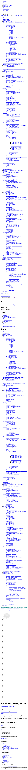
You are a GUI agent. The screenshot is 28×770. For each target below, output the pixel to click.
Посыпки (8, 247)
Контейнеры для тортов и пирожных (14, 77)
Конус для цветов (10, 130)
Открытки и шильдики (11, 158)
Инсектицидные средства (12, 176)
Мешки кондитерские (11, 240)
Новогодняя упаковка (8, 259)
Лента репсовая (12, 137)
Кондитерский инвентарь (12, 237)
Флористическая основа (14, 161)
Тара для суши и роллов (11, 83)
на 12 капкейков (12, 52)
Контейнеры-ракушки (11, 80)
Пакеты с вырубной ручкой (12, 102)
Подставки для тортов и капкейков (14, 246)
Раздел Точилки (9, 229)
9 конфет (11, 33)
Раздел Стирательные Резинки (13, 226)
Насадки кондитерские (11, 242)
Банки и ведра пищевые (8, 71)
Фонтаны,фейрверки (11, 166)
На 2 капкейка (12, 45)
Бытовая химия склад (8, 175)
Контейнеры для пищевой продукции (12, 76)
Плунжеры (8, 244)
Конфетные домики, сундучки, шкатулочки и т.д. (16, 40)
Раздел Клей (9, 207)
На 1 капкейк (12, 44)
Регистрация (7, 296)
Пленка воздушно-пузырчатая (13, 114)
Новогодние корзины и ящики (13, 281)
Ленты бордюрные (10, 235)
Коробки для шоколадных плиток (14, 59)
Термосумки (9, 189)
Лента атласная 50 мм (16, 149)
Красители (8, 233)
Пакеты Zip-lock (9, 94)
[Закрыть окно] (24, 768)
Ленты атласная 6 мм (16, 141)
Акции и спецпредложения (9, 317)
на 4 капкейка (12, 48)
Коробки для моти (10, 23)
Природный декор (13, 126)
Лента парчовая (12, 150)
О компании (6, 2)
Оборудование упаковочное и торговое (12, 257)
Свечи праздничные (10, 164)
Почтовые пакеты (10, 105)
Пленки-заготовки (10, 121)
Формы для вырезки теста (12, 252)
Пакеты (5, 88)
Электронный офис (12, 766)
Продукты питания (7, 258)
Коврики (8, 238)
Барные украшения (10, 110)
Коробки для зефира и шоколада (13, 262)
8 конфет (11, 32)
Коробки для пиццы (10, 66)
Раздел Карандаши (10, 205)
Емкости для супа (10, 85)
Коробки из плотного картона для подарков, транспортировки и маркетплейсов (13, 63)
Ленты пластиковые (13, 153)
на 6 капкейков (12, 49)
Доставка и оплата (7, 5)
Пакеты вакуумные (10, 96)
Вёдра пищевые (9, 75)
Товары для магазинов (11, 186)
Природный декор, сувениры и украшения (16, 125)
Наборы (10, 154)
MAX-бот (9, 15)
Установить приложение (9, 326)
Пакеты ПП (8, 99)
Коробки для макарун (11, 42)
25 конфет (11, 38)
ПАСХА (5, 291)
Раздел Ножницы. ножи (11, 218)
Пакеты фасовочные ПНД (12, 103)
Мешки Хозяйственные (11, 181)
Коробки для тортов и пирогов (13, 58)
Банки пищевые (9, 72)
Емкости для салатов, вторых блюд (14, 78)
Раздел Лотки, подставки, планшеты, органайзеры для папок (14, 215)
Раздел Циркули (9, 231)
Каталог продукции (7, 747)
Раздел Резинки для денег (12, 222)
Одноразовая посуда (8, 106)
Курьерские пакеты (10, 91)
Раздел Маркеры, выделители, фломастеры (16, 216)
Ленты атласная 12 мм (16, 143)
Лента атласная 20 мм (16, 146)
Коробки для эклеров (11, 60)
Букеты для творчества (14, 160)
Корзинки (5, 171)
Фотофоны (5, 168)
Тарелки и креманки (10, 108)
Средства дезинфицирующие (13, 179)
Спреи (7, 165)
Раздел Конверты (10, 208)
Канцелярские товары (8, 192)
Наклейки (8, 155)
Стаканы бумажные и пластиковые (14, 111)
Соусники (8, 87)
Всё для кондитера (7, 232)
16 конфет (11, 36)
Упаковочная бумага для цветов (13, 133)
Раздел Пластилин (10, 221)
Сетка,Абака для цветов (11, 132)
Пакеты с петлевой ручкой (15, 277)
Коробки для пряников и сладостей (14, 265)
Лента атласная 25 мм (16, 147)
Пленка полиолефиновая (14, 116)
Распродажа (6, 19)
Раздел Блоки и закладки (11, 196)
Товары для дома (10, 185)
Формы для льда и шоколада (12, 254)
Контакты (5, 10)
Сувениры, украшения (14, 127)
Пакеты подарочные (10, 98)
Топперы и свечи (7, 255)
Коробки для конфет (10, 26)
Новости (5, 4)
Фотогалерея (6, 9)
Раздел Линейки (10, 213)
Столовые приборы (10, 109)
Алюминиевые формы (8, 67)
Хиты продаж (6, 20)
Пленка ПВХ (12, 119)
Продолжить (3, 725)
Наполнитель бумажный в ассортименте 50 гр (16, 157)
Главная (5, 1)
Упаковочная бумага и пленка (13, 280)
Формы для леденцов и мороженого (14, 253)
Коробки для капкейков (11, 43)
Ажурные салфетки (10, 249)
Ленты (7, 136)
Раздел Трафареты (10, 230)
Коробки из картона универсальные (14, 61)
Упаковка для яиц (10, 82)
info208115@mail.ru (5, 738)
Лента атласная (12, 138)
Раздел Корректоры (10, 209)
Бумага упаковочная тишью (12, 124)
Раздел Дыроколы (10, 203)
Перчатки (8, 191)
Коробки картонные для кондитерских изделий (14, 22)
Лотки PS (8, 86)
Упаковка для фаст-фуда (8, 65)
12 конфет (11, 34)
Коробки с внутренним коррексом (17, 37)
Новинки (5, 17)
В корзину (9, 725)
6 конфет (11, 31)
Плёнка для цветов (10, 131)
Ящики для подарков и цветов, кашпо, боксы (13, 170)
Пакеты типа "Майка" (11, 93)
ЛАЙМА (8, 177)
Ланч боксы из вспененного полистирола (15, 81)
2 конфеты (11, 27)
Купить (2, 713)
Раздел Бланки (9, 194)
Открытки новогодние (14, 288)
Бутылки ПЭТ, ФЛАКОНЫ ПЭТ (10, 172)
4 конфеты (11, 28)
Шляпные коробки (7, 169)
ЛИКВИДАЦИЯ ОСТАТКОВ (10, 21)
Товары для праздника (8, 163)
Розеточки (8, 248)
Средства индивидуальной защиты (14, 183)
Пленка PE (11, 117)
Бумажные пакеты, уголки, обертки (14, 89)
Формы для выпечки (11, 251)
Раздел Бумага (9, 202)
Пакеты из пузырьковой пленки (13, 92)
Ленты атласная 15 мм (16, 144)
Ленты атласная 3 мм (16, 139)
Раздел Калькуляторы (11, 204)
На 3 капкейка (12, 47)
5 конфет (11, 30)
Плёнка (5, 113)
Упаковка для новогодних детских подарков (16, 260)
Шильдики (11, 290)
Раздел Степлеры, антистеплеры (13, 225)
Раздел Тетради (9, 227)
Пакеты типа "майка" (14, 279)
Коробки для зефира (10, 25)
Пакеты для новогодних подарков (16, 273)
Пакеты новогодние (10, 271)
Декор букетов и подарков (9, 122)
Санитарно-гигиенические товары (14, 182)
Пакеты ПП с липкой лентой (12, 100)
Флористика (9, 159)
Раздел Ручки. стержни (11, 224)
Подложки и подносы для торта (13, 236)
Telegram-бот (4, 15)
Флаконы (8, 174)
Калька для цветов (10, 128)
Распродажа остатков (13, 74)
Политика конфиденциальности (10, 748)
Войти (2, 296)
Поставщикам (6, 6)
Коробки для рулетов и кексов (13, 56)
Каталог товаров (18, 15)
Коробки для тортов (10, 269)
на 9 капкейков (12, 50)
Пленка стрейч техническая (12, 120)
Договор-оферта (7, 749)
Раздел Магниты (10, 193)
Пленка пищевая (10, 115)
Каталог (2, 608)
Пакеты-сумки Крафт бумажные (13, 104)
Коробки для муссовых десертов (13, 53)
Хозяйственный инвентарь (12, 187)
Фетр (7, 135)
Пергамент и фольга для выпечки (14, 243)
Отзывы (5, 7)
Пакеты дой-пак (9, 97)
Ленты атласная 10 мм (16, 142)
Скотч (7, 188)
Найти (14, 297)
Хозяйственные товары (8, 180)
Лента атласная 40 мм (16, 148)
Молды (7, 241)
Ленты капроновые (13, 152)
